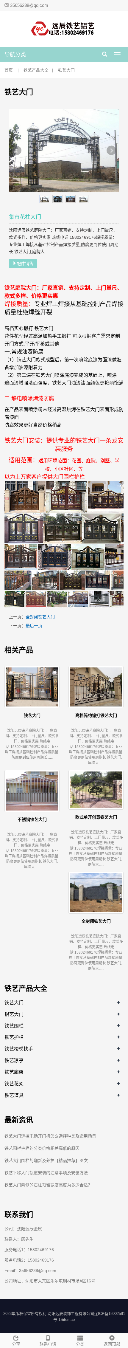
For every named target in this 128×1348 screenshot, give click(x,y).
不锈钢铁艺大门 (32, 819)
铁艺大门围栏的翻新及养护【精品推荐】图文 (46, 1160)
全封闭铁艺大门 (40, 616)
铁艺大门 (66, 70)
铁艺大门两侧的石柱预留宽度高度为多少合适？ (48, 1185)
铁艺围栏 (14, 1025)
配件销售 (25, 263)
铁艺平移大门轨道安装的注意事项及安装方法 (46, 1172)
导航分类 (15, 55)
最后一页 (34, 625)
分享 (16, 1344)
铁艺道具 (14, 1095)
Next (111, 150)
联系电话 (48, 1344)
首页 (8, 70)
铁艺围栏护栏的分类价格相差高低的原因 (41, 1148)
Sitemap (67, 1319)
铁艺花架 (14, 1083)
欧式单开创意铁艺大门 (96, 817)
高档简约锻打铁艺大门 (96, 715)
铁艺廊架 (14, 1072)
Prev (16, 150)
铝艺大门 (14, 1014)
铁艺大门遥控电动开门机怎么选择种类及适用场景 (50, 1136)
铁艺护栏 (14, 1037)
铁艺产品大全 (36, 70)
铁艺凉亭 (14, 1060)
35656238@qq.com (29, 5)
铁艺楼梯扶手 (18, 1048)
